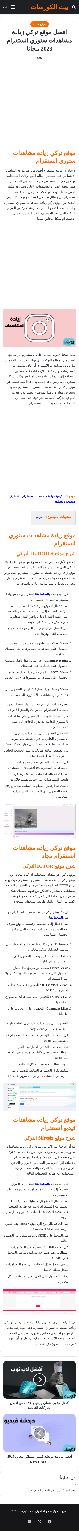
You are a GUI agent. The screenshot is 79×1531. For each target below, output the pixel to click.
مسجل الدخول (50, 1490)
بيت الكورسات (26, 1511)
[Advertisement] (39, 106)
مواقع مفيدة (40, 24)
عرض (39, 517)
